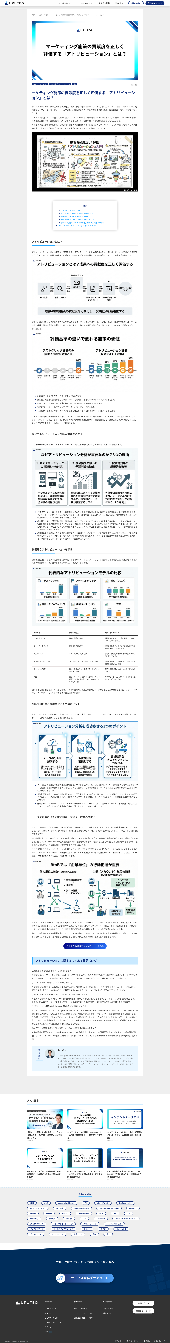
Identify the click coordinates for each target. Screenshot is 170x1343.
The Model (101, 1218)
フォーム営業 (121, 1229)
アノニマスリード (36, 1224)
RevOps (69, 1218)
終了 (108, 1234)
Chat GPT (133, 1208)
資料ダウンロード (155, 3)
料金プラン (120, 3)
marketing (34, 1218)
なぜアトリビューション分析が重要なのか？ (78, 213)
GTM (101, 1213)
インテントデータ (36, 1229)
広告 (94, 1234)
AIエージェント (103, 1203)
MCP (48, 1331)
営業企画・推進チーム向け (84, 1318)
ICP (115, 1213)
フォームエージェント (53, 1322)
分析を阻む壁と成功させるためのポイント (77, 219)
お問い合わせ (136, 3)
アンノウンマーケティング (63, 1224)
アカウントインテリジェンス (125, 1218)
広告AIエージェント (52, 1318)
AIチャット (49, 1327)
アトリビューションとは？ (71, 210)
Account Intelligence (66, 1203)
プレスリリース (35, 1234)
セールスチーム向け (81, 1308)
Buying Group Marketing (109, 1208)
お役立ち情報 (104, 3)
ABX (46, 1203)
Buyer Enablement (81, 1208)
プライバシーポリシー (132, 1341)
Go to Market (84, 1213)
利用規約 (147, 1341)
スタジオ (48, 1313)
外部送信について (159, 1341)
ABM (32, 1203)
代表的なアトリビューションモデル (75, 216)
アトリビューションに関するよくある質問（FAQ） (78, 225)
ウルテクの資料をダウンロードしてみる (85, 946)
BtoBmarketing (125, 1203)
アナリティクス (50, 1308)
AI (86, 1203)
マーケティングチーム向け (83, 1313)
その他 (103, 1229)
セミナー (87, 1229)
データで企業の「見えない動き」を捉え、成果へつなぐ (82, 222)
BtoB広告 (59, 1208)
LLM (128, 1213)
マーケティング (57, 1234)
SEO (84, 1218)
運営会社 (118, 1341)
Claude (33, 1213)
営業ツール (78, 1234)
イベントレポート (89, 1224)
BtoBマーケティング (37, 1208)
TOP (33, 15)
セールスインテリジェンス (63, 1229)
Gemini (65, 1213)
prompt (52, 1218)
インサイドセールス (114, 1224)
